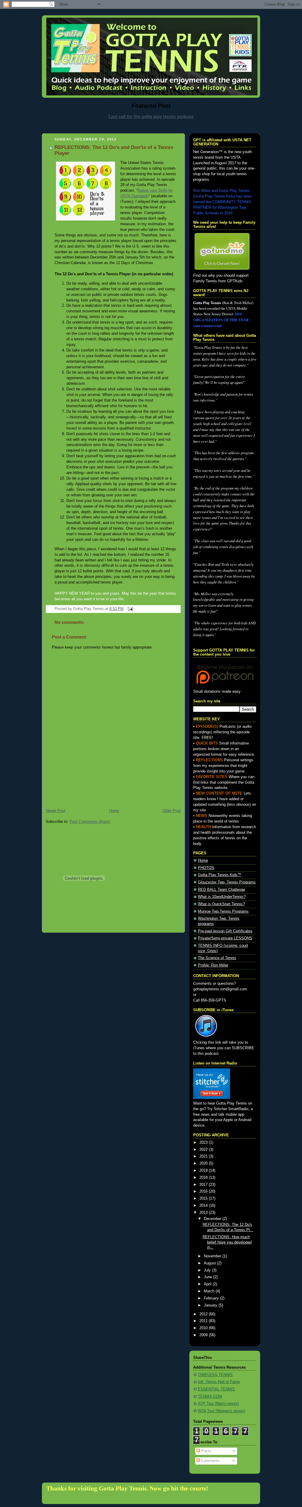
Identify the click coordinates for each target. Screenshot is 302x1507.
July (208, 1270)
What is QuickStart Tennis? (221, 904)
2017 (204, 1185)
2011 (204, 1321)
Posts (205, 1451)
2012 (204, 1314)
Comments (210, 1461)
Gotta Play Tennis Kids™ (219, 875)
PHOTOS (206, 868)
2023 (204, 1142)
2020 (204, 1163)
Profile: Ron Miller (213, 965)
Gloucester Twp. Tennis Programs (227, 882)
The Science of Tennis (217, 958)
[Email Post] (129, 609)
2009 (204, 1335)
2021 (204, 1156)
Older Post (172, 811)
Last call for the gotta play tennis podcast (151, 116)
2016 (204, 1191)
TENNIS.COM (210, 1397)
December (213, 1219)
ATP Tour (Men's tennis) (218, 1404)
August (210, 1263)
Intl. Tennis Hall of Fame (219, 1382)
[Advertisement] (151, 126)
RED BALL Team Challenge (221, 890)
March (210, 1291)
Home (114, 811)
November (213, 1256)
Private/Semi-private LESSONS (225, 938)
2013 (204, 1213)
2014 (204, 1205)
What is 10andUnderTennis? (222, 897)
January (211, 1305)
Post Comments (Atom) (90, 822)
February (212, 1298)
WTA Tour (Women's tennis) (221, 1411)
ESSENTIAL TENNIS (216, 1389)
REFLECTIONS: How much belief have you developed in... (227, 1242)
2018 (204, 1178)
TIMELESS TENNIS (215, 1375)
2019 (204, 1170)
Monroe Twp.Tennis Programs (223, 911)
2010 (204, 1328)
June (208, 1277)
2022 (204, 1150)
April (208, 1284)
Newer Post (55, 811)
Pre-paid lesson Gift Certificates (225, 931)
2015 (204, 1198)
